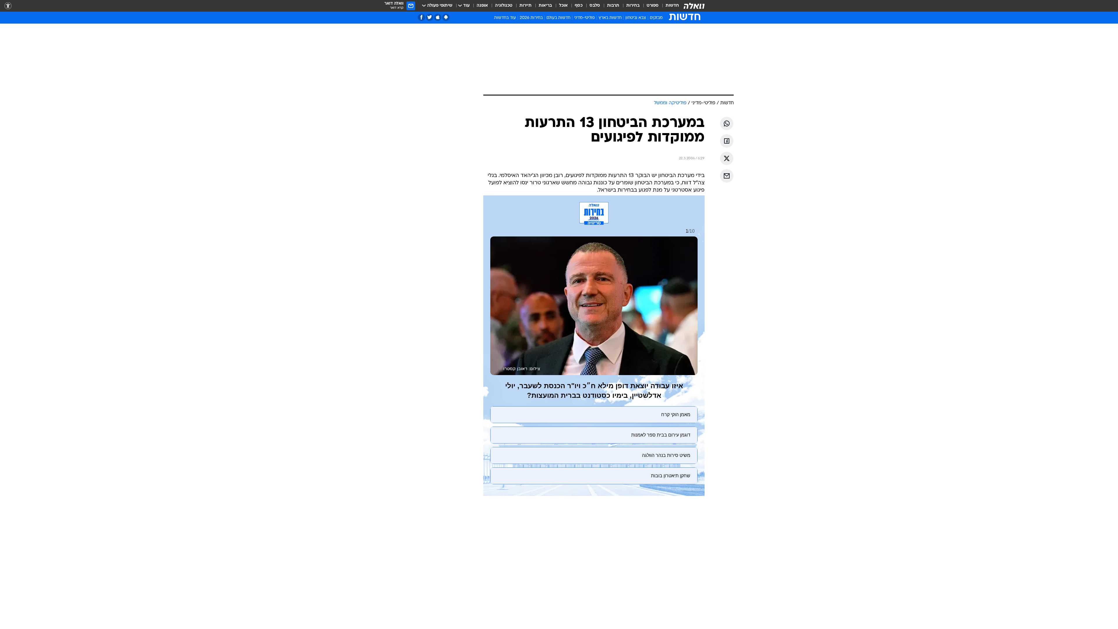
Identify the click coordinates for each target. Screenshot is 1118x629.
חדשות (672, 5)
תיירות (525, 5)
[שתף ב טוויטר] (726, 158)
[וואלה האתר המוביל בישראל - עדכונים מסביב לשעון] (694, 6)
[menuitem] (669, 6)
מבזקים (656, 18)
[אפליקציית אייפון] (437, 17)
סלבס (595, 5)
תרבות (613, 5)
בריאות (545, 5)
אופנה (482, 5)
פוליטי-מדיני (584, 18)
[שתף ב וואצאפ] (726, 123)
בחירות (633, 5)
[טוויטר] (429, 17)
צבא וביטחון (635, 18)
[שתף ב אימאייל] (726, 176)
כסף (579, 5)
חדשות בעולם (558, 18)
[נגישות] (8, 6)
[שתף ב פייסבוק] (726, 141)
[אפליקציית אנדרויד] (446, 17)
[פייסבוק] (421, 17)
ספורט (653, 5)
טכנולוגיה (503, 5)
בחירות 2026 (531, 18)
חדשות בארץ (610, 18)
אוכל (563, 5)
